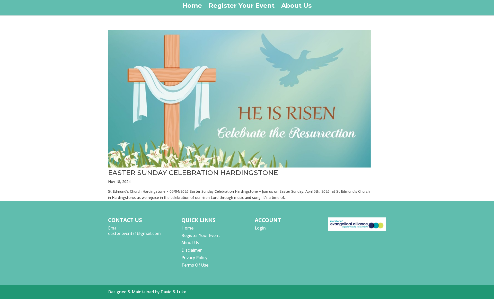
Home (192, 6)
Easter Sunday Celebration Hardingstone (193, 173)
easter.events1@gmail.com (134, 233)
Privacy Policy (194, 257)
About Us (296, 6)
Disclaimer (191, 250)
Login (260, 228)
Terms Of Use (194, 265)
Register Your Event (242, 6)
